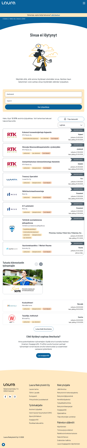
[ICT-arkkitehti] (43, 209)
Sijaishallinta (61, 413)
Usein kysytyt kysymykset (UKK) (40, 413)
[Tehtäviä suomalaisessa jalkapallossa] (43, 228)
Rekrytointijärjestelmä (65, 396)
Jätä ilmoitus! (55, 15)
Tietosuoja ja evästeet (65, 430)
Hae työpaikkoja (43, 107)
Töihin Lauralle (34, 392)
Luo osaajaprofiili (43, 355)
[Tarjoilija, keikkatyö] (43, 319)
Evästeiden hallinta (64, 440)
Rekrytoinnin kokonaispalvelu (67, 392)
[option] (24, 281)
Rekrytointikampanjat (64, 406)
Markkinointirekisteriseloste (67, 433)
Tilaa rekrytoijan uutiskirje (66, 417)
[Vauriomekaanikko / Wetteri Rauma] (43, 248)
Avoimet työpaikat (35, 409)
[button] (30, 3)
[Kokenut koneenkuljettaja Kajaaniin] (43, 135)
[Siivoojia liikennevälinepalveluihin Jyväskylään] (43, 150)
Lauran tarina (33, 389)
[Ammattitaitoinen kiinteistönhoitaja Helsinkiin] (43, 164)
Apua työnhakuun (35, 416)
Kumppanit (33, 396)
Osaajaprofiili (33, 420)
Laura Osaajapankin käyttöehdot (68, 444)
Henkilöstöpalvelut (63, 399)
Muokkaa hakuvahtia (36, 423)
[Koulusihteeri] (43, 306)
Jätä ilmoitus (61, 389)
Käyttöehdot (61, 426)
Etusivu (5, 19)
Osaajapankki (61, 410)
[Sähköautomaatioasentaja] (43, 194)
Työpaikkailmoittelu (64, 403)
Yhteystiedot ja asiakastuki (38, 399)
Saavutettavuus (62, 437)
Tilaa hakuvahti (72, 119)
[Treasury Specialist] (43, 179)
